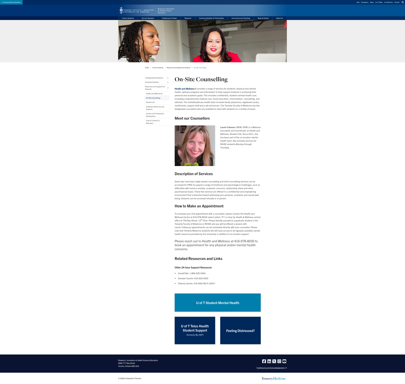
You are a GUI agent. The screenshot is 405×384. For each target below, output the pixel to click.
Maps (372, 2)
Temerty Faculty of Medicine (12, 2)
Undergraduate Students (154, 78)
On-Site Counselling (153, 98)
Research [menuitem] (188, 18)
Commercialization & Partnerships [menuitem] (211, 18)
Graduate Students (152, 82)
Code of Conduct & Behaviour (153, 121)
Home (147, 68)
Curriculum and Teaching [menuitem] (241, 18)
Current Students (157, 68)
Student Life (150, 102)
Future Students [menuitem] (128, 18)
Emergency (364, 2)
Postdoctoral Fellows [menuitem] (169, 18)
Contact (397, 2)
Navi (358, 2)
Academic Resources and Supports (155, 107)
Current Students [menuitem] (148, 18)
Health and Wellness (153, 93)
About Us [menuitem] (279, 18)
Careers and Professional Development (155, 114)
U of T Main (379, 2)
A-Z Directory (388, 2)
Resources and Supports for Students (155, 87)
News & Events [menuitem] (263, 18)
